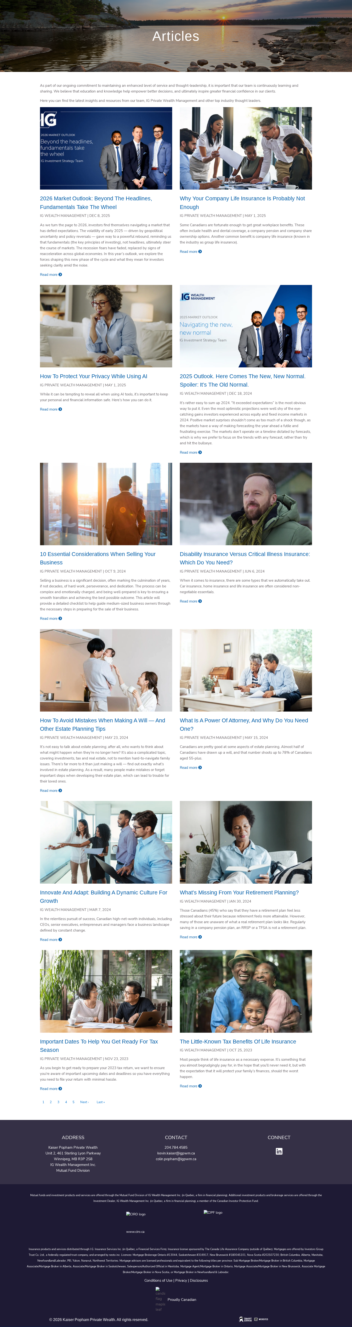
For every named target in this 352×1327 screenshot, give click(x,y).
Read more (49, 274)
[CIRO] (151, 1218)
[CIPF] (215, 1218)
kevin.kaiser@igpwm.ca (176, 1153)
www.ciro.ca (135, 1231)
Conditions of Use (158, 1280)
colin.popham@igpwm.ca (176, 1159)
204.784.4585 (176, 1147)
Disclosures (199, 1280)
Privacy (181, 1280)
